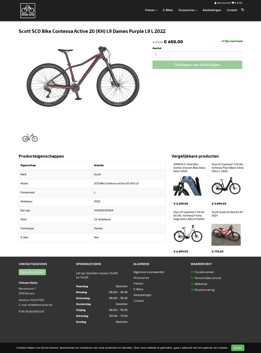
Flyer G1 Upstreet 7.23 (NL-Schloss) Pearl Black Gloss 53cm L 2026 (228, 168)
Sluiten (238, 347)
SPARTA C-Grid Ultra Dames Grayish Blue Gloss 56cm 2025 (189, 168)
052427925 (37, 300)
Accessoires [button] (187, 10)
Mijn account (224, 3)
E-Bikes (168, 10)
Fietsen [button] (150, 10)
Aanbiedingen (212, 10)
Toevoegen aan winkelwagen (197, 65)
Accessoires (141, 277)
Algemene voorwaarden (149, 272)
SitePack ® (153, 337)
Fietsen (138, 283)
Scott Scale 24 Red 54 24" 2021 (228, 214)
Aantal (156, 48)
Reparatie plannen (32, 272)
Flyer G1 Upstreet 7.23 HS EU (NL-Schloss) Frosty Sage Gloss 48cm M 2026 (189, 216)
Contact (232, 10)
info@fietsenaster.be (40, 304)
